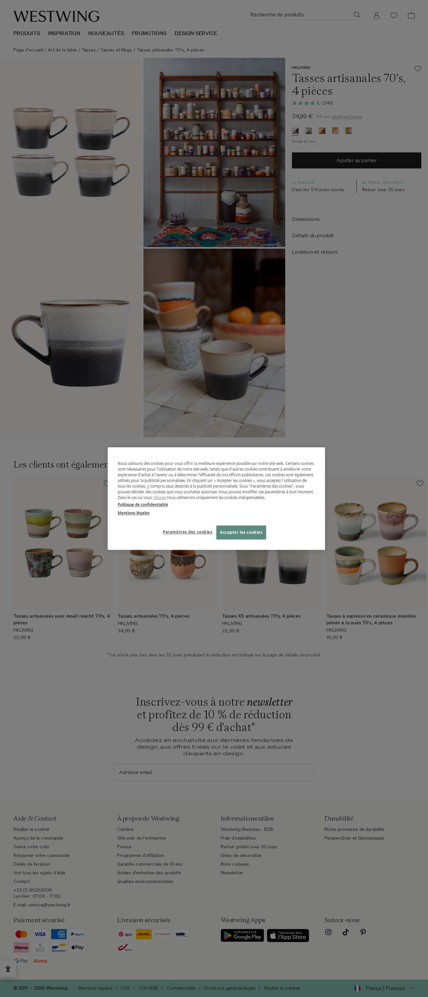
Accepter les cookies (241, 532)
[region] (216, 498)
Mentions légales (134, 512)
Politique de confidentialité (143, 504)
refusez (159, 497)
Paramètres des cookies (188, 531)
